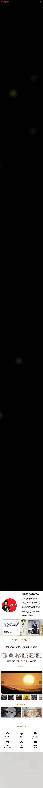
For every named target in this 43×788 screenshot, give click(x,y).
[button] (1, 712)
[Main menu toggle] (40, 2)
